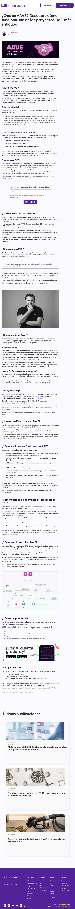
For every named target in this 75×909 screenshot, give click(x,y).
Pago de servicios (30, 892)
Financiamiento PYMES (42, 891)
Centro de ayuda (53, 882)
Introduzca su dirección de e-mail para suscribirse (29, 187)
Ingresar (47, 5)
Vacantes (52, 897)
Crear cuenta (64, 5)
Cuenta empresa (41, 882)
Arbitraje (29, 896)
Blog (51, 885)
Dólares (29, 881)
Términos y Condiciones (65, 884)
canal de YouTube (52, 688)
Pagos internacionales (43, 886)
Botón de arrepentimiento (65, 889)
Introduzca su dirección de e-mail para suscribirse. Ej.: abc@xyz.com (27, 196)
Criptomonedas (32, 883)
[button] (37, 5)
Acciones (30, 898)
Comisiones (64, 881)
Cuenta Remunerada (31, 887)
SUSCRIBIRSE (30, 202)
